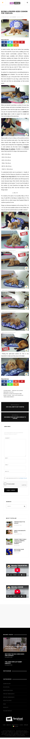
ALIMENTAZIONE (7, 683)
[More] (16, 45)
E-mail (6, 464)
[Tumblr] (4, 45)
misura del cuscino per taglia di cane (13, 393)
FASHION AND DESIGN (8, 690)
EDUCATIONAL (6, 687)
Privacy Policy (23, 478)
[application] (16, 570)
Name (6, 458)
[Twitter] (10, 42)
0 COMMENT (13, 17)
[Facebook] (4, 42)
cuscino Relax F (7, 390)
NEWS (4, 704)
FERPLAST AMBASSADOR (8, 693)
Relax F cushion (7, 395)
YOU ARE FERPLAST (7, 710)
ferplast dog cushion (17, 390)
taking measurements (9, 396)
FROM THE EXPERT (7, 700)
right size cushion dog (17, 395)
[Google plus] (16, 42)
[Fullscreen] (24, 575)
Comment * (7, 438)
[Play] (8, 575)
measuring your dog (8, 392)
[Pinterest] (22, 42)
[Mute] (21, 575)
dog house (4, 74)
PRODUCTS (5, 707)
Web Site (7, 471)
